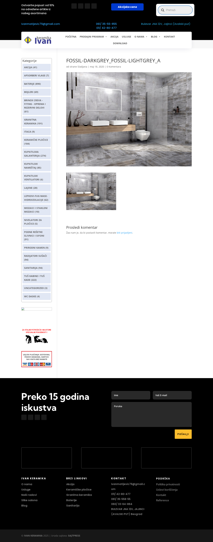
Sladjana (82, 66)
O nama (26, 484)
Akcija (28, 67)
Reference (162, 500)
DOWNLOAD (120, 43)
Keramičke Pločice (36, 139)
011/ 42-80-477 (106, 28)
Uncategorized (34, 288)
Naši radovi (29, 495)
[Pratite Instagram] (80, 6)
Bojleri (28, 92)
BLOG (154, 36)
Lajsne (28, 187)
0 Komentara (114, 66)
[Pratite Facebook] (74, 6)
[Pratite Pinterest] (94, 6)
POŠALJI (183, 434)
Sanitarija (31, 267)
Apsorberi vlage (34, 75)
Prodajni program (92, 36)
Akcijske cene (127, 7)
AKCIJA (114, 36)
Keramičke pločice (79, 489)
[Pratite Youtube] (87, 6)
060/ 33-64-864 (121, 504)
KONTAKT (169, 36)
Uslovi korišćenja (167, 489)
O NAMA (139, 36)
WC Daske (30, 296)
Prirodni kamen (34, 247)
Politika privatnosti (168, 484)
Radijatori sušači (35, 255)
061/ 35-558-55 (120, 499)
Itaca (27, 131)
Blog (24, 505)
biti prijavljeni (124, 232)
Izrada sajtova (59, 535)
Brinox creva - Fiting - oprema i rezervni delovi (35, 104)
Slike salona (29, 500)
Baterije (29, 83)
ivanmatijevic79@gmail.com (40, 24)
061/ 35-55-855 (106, 24)
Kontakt (161, 495)
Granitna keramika (79, 495)
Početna (70, 36)
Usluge (126, 36)
